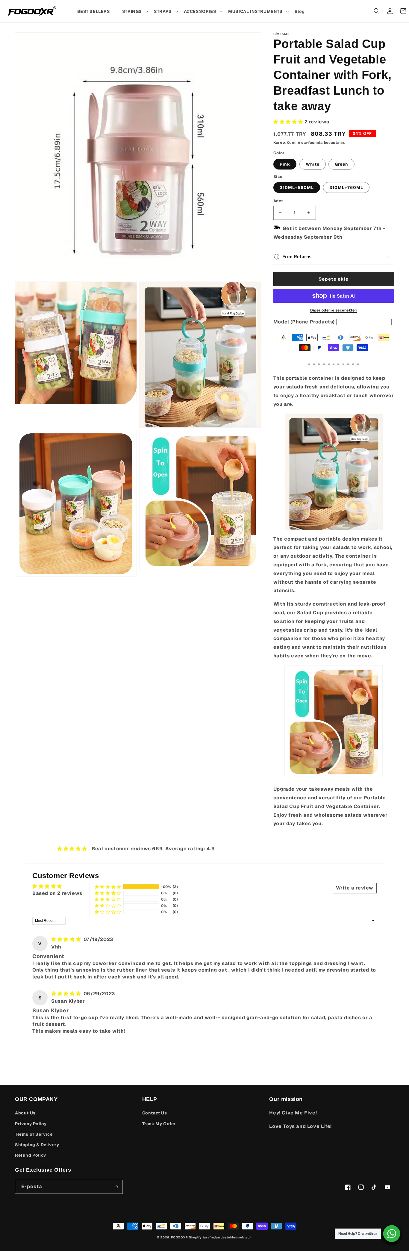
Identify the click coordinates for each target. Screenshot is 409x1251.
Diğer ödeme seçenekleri (334, 310)
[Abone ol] (115, 1187)
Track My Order (159, 1123)
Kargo (279, 142)
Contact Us (154, 1113)
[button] (135, 11)
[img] (66, 939)
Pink (285, 164)
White (312, 164)
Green (341, 164)
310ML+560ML (297, 187)
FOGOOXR (179, 1237)
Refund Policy (30, 1155)
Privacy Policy (30, 1123)
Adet (278, 200)
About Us (25, 1113)
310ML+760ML (346, 187)
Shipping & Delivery (37, 1144)
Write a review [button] (354, 888)
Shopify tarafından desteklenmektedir (220, 1237)
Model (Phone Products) (304, 322)
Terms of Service (34, 1134)
